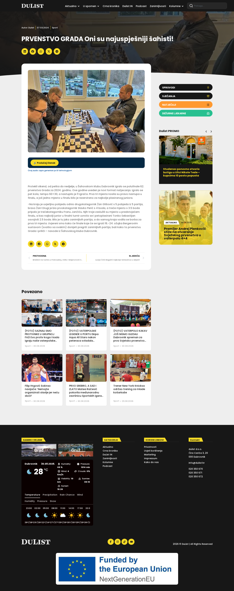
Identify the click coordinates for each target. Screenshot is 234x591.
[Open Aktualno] (78, 6)
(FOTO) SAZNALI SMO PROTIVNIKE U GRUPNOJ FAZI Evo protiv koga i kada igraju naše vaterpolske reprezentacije (42, 337)
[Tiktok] (124, 542)
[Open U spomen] (98, 6)
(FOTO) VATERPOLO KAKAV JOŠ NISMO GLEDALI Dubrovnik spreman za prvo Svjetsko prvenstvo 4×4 (130, 337)
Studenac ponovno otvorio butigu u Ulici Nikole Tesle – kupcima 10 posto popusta (181, 172)
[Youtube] (131, 542)
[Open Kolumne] (182, 6)
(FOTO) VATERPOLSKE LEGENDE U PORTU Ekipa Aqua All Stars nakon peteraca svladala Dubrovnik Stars (84, 337)
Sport (55, 27)
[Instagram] (118, 542)
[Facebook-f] (111, 542)
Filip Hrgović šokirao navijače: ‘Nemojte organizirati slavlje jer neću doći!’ (42, 391)
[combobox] (207, 6)
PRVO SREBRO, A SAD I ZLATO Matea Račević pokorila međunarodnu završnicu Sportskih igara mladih (85, 392)
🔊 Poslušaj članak (44, 162)
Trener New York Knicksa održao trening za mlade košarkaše (129, 389)
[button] (24, 51)
